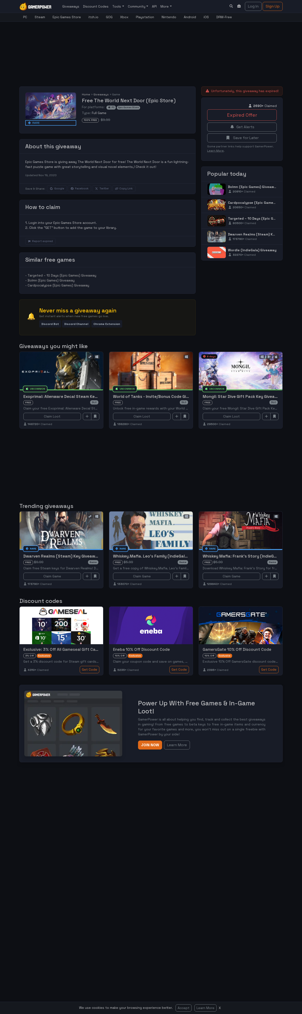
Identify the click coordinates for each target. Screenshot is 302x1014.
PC (25, 17)
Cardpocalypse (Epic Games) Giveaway (58, 285)
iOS (206, 17)
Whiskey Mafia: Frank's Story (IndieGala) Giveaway (252, 556)
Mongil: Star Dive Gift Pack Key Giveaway (243, 396)
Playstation (145, 17)
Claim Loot (52, 416)
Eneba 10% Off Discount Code (141, 649)
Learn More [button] (177, 744)
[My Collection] (239, 6)
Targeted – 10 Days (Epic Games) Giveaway (62, 275)
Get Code (89, 669)
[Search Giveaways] (231, 6)
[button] (50, 324)
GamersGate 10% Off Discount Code (237, 649)
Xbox (124, 17)
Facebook (81, 188)
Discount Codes (96, 6)
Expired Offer (242, 115)
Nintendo (169, 17)
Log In (253, 6)
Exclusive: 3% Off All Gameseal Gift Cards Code (68, 649)
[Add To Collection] (87, 416)
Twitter (104, 188)
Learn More (205, 1008)
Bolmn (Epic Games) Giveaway (51, 280)
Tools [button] (117, 6)
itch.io (93, 17)
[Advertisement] (133, 51)
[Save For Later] (95, 416)
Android (190, 17)
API (154, 6)
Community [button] (137, 6)
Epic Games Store (67, 17)
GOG (109, 17)
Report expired (42, 241)
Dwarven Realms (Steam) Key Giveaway (261, 234)
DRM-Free (224, 17)
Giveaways (70, 6)
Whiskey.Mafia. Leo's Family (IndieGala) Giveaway (161, 556)
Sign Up (273, 6)
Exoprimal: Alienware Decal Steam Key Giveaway (70, 396)
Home (86, 94)
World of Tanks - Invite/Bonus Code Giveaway (157, 396)
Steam (40, 17)
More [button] (165, 6)
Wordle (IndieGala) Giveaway (252, 250)
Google (59, 188)
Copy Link (126, 188)
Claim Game (52, 576)
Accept (183, 1008)
